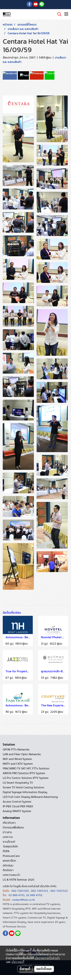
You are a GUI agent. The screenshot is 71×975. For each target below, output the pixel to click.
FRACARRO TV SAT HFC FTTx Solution (26, 768)
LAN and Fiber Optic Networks (22, 754)
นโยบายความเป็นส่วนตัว (47, 958)
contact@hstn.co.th (23, 900)
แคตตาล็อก (9, 860)
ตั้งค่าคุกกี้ (25, 968)
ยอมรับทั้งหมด (44, 968)
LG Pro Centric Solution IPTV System (25, 778)
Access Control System (17, 801)
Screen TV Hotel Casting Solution (23, 787)
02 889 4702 (34, 895)
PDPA (6, 851)
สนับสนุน (8, 865)
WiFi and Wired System (17, 759)
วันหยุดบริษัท (10, 846)
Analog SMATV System (17, 811)
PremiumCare (11, 856)
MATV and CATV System (18, 763)
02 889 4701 (17, 895)
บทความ (8, 837)
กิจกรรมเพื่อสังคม (13, 827)
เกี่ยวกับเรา (9, 822)
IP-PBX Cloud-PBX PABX (18, 806)
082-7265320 (20, 891)
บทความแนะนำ (11, 875)
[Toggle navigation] (66, 14)
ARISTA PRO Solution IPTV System (24, 773)
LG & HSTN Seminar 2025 (18, 879)
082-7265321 (39, 891)
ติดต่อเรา (8, 870)
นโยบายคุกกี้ (17, 962)
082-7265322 (59, 891)
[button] (58, 14)
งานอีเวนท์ (9, 841)
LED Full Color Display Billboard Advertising (30, 797)
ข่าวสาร (7, 832)
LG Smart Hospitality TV (18, 782)
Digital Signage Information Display (25, 792)
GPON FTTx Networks (16, 749)
